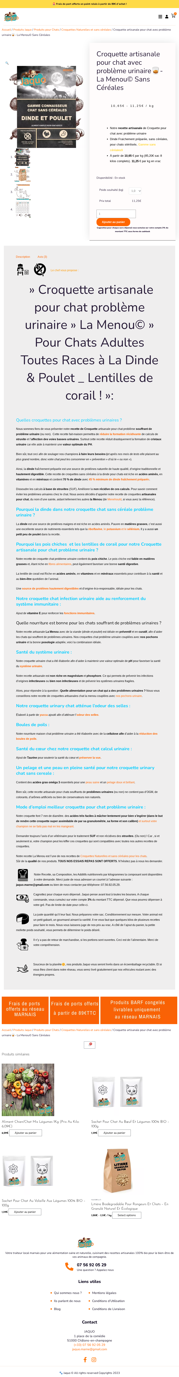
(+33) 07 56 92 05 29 (89, 1345)
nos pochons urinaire (129, 695)
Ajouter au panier (113, 222)
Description (23, 256)
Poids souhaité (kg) (111, 190)
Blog (57, 1309)
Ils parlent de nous (67, 1301)
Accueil (6, 30)
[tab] (23, 257)
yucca (44, 714)
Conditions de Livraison (108, 1309)
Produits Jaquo (22, 30)
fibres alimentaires (60, 564)
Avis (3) (42, 256)
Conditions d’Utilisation (108, 1301)
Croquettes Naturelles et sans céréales (86, 30)
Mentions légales (104, 1293)
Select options (127, 1215)
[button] (7, 63)
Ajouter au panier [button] (26, 1133)
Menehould (114, 499)
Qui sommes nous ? (68, 1293)
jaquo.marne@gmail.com (89, 1349)
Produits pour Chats (46, 30)
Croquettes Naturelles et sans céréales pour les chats (113, 856)
